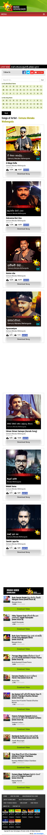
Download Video (23, 609)
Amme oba (10, 273)
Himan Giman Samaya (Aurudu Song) (21, 431)
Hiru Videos (34, 803)
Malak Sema (11, 486)
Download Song (23, 174)
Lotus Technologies (39, 833)
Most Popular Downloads (27, 799)
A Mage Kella (11, 163)
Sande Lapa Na (12, 541)
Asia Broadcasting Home (30, 796)
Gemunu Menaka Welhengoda (16, 166)
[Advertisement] (23, 41)
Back (6, 113)
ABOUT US (6, 806)
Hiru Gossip (23, 803)
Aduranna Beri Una (14, 218)
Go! (42, 80)
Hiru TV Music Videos (10, 803)
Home (5, 796)
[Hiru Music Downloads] (14, 5)
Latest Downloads (9, 799)
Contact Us (16, 806)
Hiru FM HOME (14, 796)
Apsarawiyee (11, 328)
